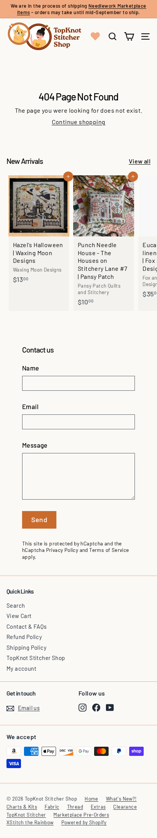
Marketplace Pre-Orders (81, 815)
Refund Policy (24, 636)
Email (30, 406)
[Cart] (129, 36)
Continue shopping (79, 121)
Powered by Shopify (84, 822)
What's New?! (121, 799)
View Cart (19, 615)
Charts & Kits (21, 807)
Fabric (52, 807)
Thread (75, 807)
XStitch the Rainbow (30, 822)
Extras (98, 807)
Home (91, 799)
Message (35, 445)
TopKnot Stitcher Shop (35, 657)
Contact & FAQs (26, 626)
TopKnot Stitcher (26, 815)
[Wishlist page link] (95, 36)
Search (15, 605)
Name (30, 368)
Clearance (125, 807)
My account (21, 668)
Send (39, 519)
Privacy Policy (62, 550)
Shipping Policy (26, 647)
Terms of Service (109, 550)
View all (140, 161)
